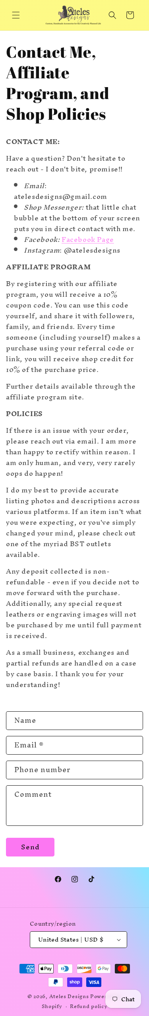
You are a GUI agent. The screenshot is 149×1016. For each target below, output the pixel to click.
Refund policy (88, 1006)
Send (30, 846)
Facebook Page (88, 239)
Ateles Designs (69, 996)
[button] (16, 15)
